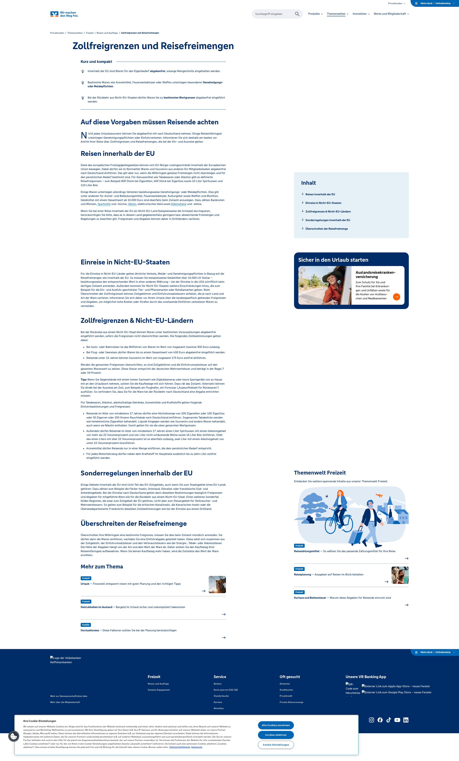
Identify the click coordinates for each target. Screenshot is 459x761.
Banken (217, 683)
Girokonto (285, 683)
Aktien (132, 204)
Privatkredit (286, 696)
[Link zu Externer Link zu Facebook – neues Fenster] (380, 720)
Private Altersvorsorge (291, 702)
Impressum (196, 747)
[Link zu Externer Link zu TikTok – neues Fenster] (389, 720)
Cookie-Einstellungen (276, 744)
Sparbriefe (104, 204)
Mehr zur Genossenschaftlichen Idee (68, 696)
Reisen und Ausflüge (158, 683)
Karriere (218, 702)
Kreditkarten (286, 689)
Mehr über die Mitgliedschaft (65, 702)
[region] (186, 735)
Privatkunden (395, 3)
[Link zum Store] (397, 686)
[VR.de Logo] (69, 14)
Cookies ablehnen (276, 734)
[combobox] (274, 14)
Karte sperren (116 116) (226, 689)
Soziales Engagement (159, 689)
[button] (396, 296)
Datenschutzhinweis (179, 747)
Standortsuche (221, 696)
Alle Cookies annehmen (276, 725)
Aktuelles (219, 708)
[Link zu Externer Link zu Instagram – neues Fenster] (371, 720)
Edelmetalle (178, 204)
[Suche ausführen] (297, 14)
